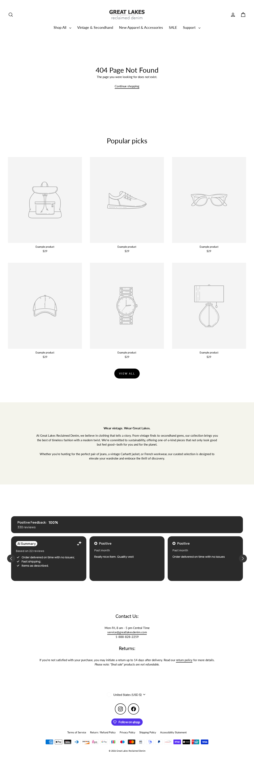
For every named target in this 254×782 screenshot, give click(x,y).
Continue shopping (127, 86)
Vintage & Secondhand (95, 27)
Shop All (60, 27)
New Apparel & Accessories (141, 27)
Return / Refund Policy (103, 732)
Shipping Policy (147, 732)
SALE (173, 27)
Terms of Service (76, 732)
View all (127, 373)
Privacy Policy (127, 732)
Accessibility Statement (173, 732)
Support (189, 27)
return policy (184, 660)
